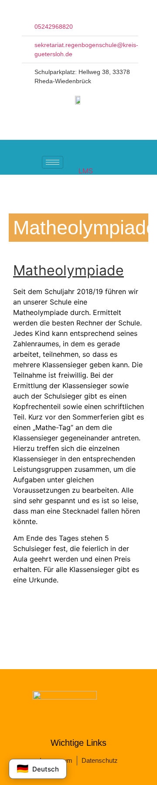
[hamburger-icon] (52, 162)
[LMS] (83, 158)
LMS (85, 170)
